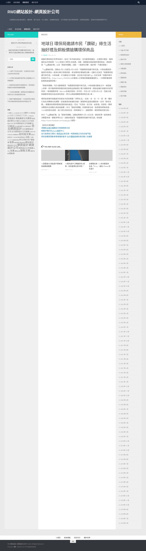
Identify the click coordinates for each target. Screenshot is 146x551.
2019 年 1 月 (124, 491)
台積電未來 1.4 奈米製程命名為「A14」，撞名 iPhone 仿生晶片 (99, 166)
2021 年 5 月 (124, 364)
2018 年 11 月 (124, 500)
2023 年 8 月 (124, 240)
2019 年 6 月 (124, 468)
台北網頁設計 (20, 127)
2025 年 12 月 (124, 136)
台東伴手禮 (32, 131)
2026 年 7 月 (124, 113)
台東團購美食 (15, 134)
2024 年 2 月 (124, 213)
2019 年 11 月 (124, 446)
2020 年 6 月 (124, 414)
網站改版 (22, 142)
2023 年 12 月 (124, 222)
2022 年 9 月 (124, 291)
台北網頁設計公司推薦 (20, 131)
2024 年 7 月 (124, 190)
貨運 (12, 151)
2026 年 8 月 (124, 108)
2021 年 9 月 (124, 345)
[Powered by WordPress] (15, 546)
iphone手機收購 (15, 113)
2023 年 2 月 (124, 268)
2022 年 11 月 (124, 281)
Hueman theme (31, 547)
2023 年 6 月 (124, 250)
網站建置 (16, 142)
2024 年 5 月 (124, 199)
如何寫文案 (25, 134)
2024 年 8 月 (124, 186)
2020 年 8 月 (124, 405)
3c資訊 (8, 2)
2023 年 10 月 (124, 231)
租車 (12, 142)
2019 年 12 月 (124, 441)
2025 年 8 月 (124, 149)
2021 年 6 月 (124, 359)
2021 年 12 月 (124, 332)
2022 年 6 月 (124, 304)
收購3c (28, 137)
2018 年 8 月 (124, 514)
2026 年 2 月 (124, 127)
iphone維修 (23, 113)
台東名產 (9, 134)
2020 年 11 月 (124, 391)
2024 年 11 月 (124, 172)
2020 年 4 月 (124, 423)
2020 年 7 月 (124, 409)
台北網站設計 (27, 126)
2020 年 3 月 (124, 427)
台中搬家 (17, 121)
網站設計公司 (12, 145)
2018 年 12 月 (124, 496)
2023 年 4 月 (124, 259)
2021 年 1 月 (124, 382)
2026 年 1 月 (124, 131)
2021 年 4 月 (124, 368)
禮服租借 (123, 78)
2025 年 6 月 (124, 158)
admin (45, 55)
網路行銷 (123, 82)
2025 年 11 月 (124, 140)
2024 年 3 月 (124, 209)
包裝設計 (11, 118)
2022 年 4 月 (124, 313)
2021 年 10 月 (124, 341)
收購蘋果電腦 (15, 140)
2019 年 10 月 (124, 450)
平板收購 (15, 137)
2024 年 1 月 (124, 218)
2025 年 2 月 (124, 163)
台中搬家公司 (24, 121)
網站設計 (29, 142)
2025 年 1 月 (124, 168)
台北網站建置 (19, 126)
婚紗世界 (35, 2)
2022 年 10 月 (124, 286)
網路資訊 (26, 2)
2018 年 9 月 (124, 509)
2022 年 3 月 (124, 318)
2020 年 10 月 (124, 395)
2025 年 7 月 (124, 154)
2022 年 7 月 (124, 300)
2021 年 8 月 (124, 350)
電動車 (12, 153)
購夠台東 (17, 151)
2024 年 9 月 (124, 181)
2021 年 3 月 (124, 373)
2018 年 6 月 (124, 523)
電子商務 (123, 96)
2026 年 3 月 (124, 122)
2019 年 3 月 (124, 482)
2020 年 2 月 (124, 432)
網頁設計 (22, 145)
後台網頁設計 (21, 137)
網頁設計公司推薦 (26, 148)
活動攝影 (123, 68)
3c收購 (9, 113)
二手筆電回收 (30, 116)
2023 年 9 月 (124, 236)
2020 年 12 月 (124, 386)
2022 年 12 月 (124, 277)
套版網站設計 (124, 55)
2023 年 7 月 (124, 245)
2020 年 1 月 (124, 436)
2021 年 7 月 (124, 354)
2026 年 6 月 (124, 117)
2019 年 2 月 (124, 487)
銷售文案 (25, 150)
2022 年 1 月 (124, 327)
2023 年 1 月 (124, 272)
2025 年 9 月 (124, 145)
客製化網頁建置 (125, 64)
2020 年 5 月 (124, 418)
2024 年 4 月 (124, 204)
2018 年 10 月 (124, 505)
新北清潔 (23, 140)
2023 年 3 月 (124, 263)
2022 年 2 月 (124, 323)
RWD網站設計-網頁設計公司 (33, 11)
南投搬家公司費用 (24, 118)
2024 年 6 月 (124, 195)
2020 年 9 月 (124, 400)
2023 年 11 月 (124, 227)
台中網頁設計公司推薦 (23, 123)
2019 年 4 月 (124, 477)
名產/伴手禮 (124, 50)
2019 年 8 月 (124, 459)
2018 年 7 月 (124, 518)
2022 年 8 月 (124, 295)
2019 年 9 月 (124, 455)
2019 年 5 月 (124, 473)
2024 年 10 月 (124, 177)
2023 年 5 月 (124, 254)
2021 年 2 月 (124, 377)
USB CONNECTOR (18, 115)
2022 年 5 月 (124, 309)
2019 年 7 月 (124, 464)
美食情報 (16, 2)
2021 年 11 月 (124, 336)
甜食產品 (123, 73)
